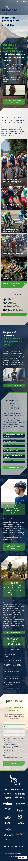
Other (5, 752)
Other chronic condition (10, 744)
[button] (3, 7)
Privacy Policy (20, 757)
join (14, 764)
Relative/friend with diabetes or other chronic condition (13, 747)
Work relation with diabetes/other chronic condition (12, 750)
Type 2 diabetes (8, 742)
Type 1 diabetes (8, 740)
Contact (10, 848)
